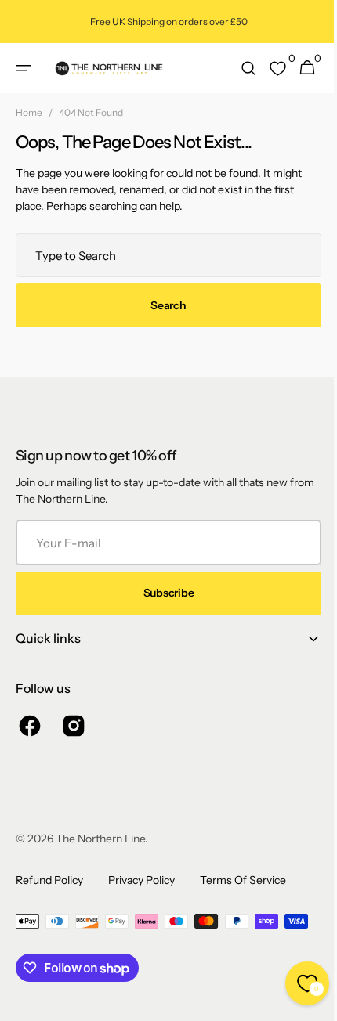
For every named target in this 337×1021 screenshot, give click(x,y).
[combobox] (163, 255)
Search (162, 305)
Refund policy (49, 880)
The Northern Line (100, 839)
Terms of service (243, 880)
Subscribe (162, 593)
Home (29, 112)
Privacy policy (141, 880)
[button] (23, 68)
